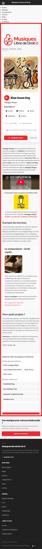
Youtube (21, 111)
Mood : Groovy (29, 369)
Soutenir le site (9, 457)
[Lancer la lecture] (6, 97)
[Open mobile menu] (3, 3)
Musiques (5, 10)
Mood (4, 17)
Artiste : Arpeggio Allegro (11, 365)
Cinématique (6, 511)
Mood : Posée (7, 374)
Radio (4, 471)
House (4, 507)
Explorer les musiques (21, 434)
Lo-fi (3, 502)
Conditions (5, 22)
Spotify (10, 111)
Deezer (32, 111)
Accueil (4, 7)
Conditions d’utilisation (9, 530)
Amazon (23, 116)
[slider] (21, 130)
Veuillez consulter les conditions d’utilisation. (21, 217)
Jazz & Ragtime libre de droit (12, 369)
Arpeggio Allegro (10, 102)
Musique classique (8, 498)
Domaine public (7, 534)
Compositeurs (6, 12)
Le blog (4, 19)
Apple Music (11, 116)
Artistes (4, 15)
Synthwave (5, 515)
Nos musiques (6, 467)
